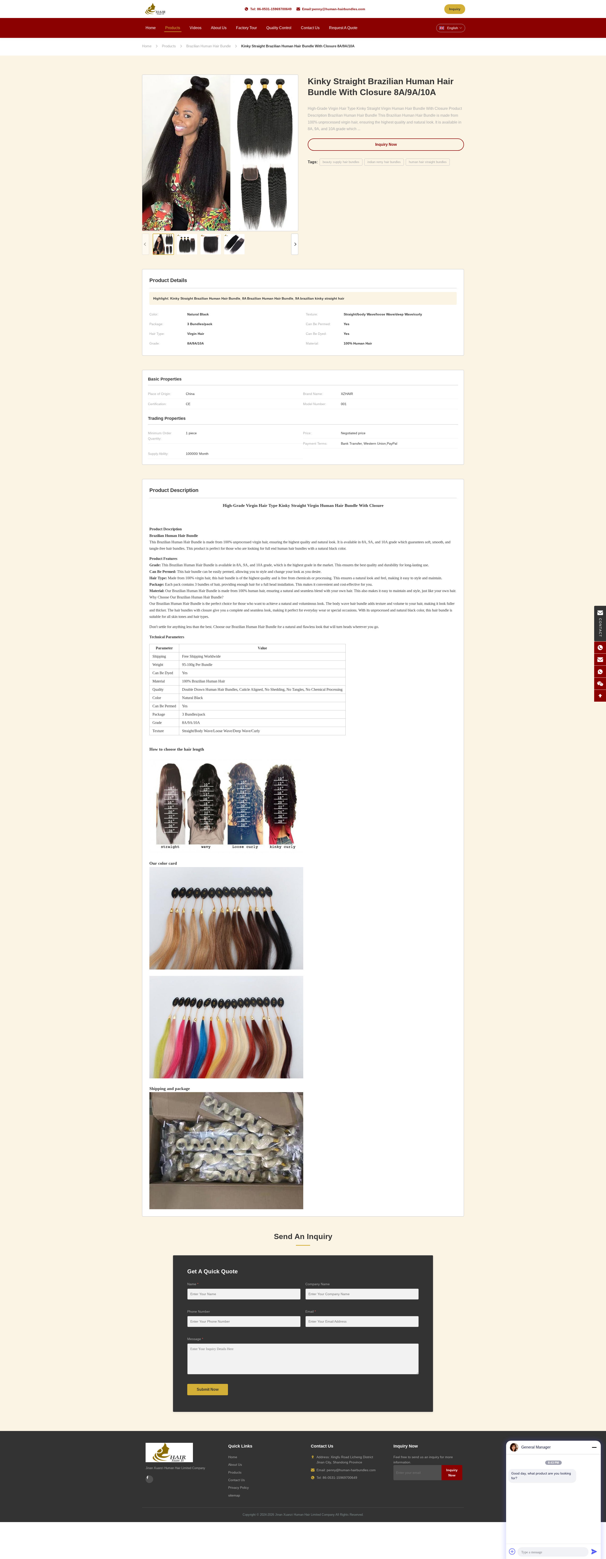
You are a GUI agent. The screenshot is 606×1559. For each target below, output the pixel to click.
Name (192, 1284)
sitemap (234, 1495)
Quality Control (278, 28)
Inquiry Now (386, 144)
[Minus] (594, 1447)
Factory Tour (246, 28)
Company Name (317, 1284)
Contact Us (310, 28)
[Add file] (512, 1551)
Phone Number (198, 1311)
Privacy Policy (238, 1487)
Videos (195, 28)
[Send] (594, 1551)
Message (195, 1339)
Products (172, 28)
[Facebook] (149, 1479)
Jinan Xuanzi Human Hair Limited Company (305, 1514)
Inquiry (454, 9)
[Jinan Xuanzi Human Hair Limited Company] (155, 9)
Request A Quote (343, 28)
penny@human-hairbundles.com (338, 9)
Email (310, 1311)
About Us (219, 28)
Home (151, 28)
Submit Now (207, 1389)
